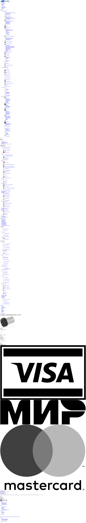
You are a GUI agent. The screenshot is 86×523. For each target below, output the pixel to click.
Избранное (3, 513)
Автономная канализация (9, 51)
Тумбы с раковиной (8, 116)
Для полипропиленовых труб (9, 29)
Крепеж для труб (8, 60)
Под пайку (8, 32)
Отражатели (7, 121)
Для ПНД (7, 31)
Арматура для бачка (8, 106)
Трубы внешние (7, 45)
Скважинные (3, 219)
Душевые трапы (7, 49)
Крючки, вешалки (8, 130)
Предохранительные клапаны (9, 38)
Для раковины (7, 99)
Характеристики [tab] (5, 493)
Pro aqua (2, 311)
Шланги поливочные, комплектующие (10, 18)
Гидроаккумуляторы (8, 81)
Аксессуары (7, 128)
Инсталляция (3, 296)
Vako (2, 308)
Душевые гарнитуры (8, 112)
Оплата (2, 5)
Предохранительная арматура (5, 201)
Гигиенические (7, 113)
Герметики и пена (8, 27)
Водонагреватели (8, 95)
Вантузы (7, 50)
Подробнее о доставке (2, 492)
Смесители (7, 98)
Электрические (7, 89)
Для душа (7, 101)
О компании (3, 3)
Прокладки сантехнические (9, 41)
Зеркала (6, 119)
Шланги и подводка (8, 16)
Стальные (7, 133)
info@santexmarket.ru (5, 519)
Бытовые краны (7, 22)
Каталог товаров (2, 501)
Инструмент (3, 210)
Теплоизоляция (7, 53)
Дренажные (3, 221)
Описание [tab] (1, 493)
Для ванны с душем (8, 100)
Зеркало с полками (8, 117)
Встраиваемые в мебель (8, 124)
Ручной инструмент (8, 57)
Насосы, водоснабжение (4, 502)
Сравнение (3, 512)
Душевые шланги (8, 114)
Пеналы (6, 118)
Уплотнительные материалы (5, 208)
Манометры (7, 63)
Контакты (3, 4)
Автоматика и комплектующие (5, 225)
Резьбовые (7, 33)
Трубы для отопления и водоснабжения (10, 12)
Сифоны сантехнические (8, 48)
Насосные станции (8, 74)
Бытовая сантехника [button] (4, 96)
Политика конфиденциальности (5, 509)
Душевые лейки (7, 111)
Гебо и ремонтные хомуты (9, 43)
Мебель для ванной (4, 283)
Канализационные (4, 222)
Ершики (7, 129)
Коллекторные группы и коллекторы (10, 36)
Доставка (3, 508)
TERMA (3, 310)
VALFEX (3, 306)
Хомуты (6, 61)
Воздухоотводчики (8, 39)
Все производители (2, 313)
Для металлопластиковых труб (9, 30)
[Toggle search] (0, 137)
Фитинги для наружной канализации (10, 46)
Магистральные (8, 72)
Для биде (7, 102)
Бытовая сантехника (4, 503)
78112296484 (3, 6)
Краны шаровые (7, 21)
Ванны (7, 132)
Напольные (7, 105)
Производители (2, 305)
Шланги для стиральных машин (9, 17)
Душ (6, 110)
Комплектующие (8, 93)
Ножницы (7, 58)
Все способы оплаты (2, 490)
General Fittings (3, 307)
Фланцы (7, 25)
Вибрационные (7, 79)
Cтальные (8, 34)
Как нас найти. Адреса (4, 506)
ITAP (2, 309)
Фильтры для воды (8, 86)
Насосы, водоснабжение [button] (4, 67)
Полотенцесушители (8, 126)
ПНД (6, 14)
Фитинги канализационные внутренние (10, 47)
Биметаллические (8, 92)
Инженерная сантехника (4, 504)
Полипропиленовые (8, 13)
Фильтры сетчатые (8, 23)
